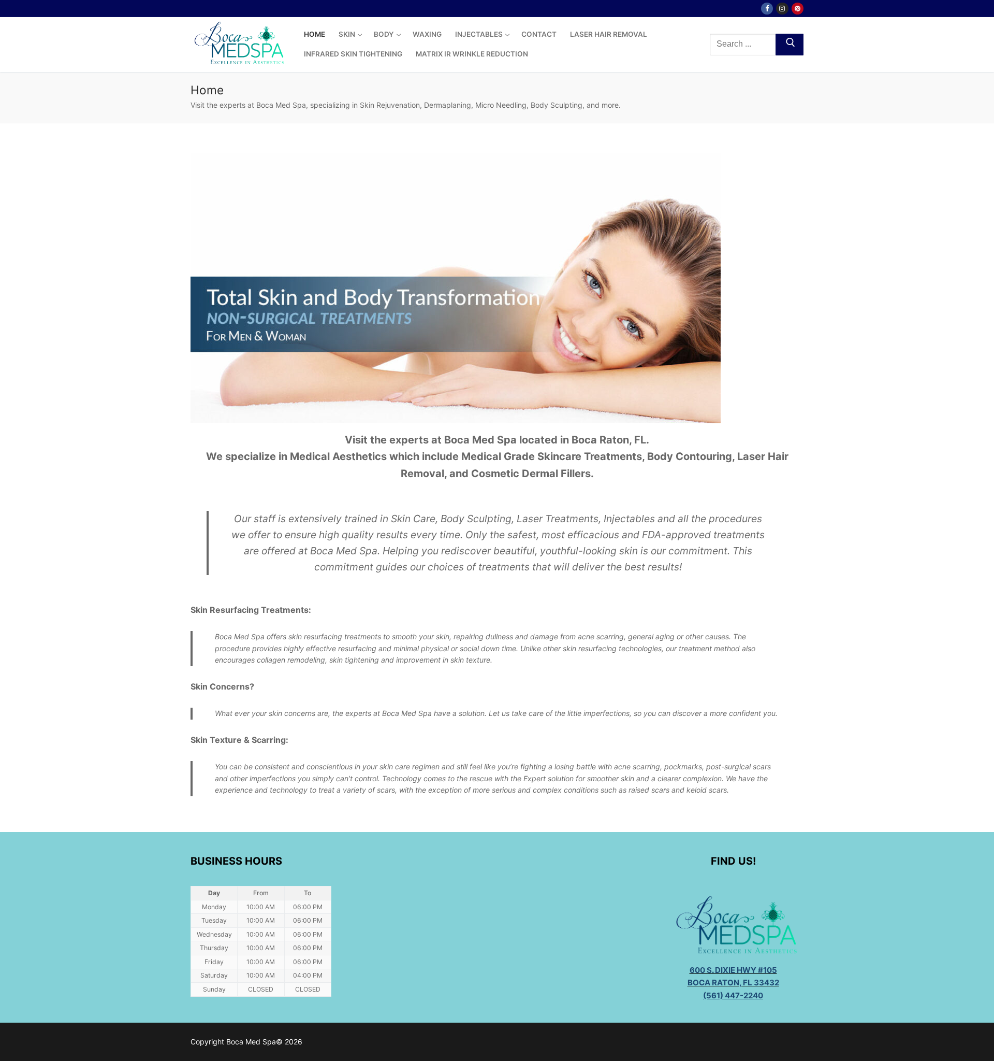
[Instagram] (782, 9)
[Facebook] (767, 9)
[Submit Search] (789, 44)
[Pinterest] (797, 9)
